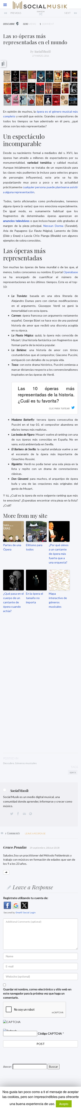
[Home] (40, 7)
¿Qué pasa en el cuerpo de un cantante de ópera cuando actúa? (13, 602)
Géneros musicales (26, 763)
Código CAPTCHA (50, 1033)
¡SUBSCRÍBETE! (41, 713)
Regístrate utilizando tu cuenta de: (25, 898)
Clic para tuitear (59, 408)
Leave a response (35, 833)
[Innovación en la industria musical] (21, 13)
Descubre (8, 763)
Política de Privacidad (56, 735)
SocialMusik (42, 51)
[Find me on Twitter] (12, 814)
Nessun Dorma (53, 225)
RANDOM (41, 12)
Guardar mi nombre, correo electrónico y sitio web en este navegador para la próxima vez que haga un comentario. (37, 993)
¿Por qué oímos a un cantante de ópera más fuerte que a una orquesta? (59, 553)
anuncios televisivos (16, 221)
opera (73, 772)
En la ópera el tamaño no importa (34, 598)
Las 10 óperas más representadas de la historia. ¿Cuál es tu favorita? (46, 394)
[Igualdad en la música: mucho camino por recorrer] (59, 13)
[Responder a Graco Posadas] (6, 872)
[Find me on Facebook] (19, 814)
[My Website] (31, 814)
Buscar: (7, 1066)
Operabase (70, 272)
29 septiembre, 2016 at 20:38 (44, 847)
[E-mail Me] (25, 814)
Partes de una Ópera (12, 547)
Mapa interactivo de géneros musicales (58, 600)
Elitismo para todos (34, 547)
